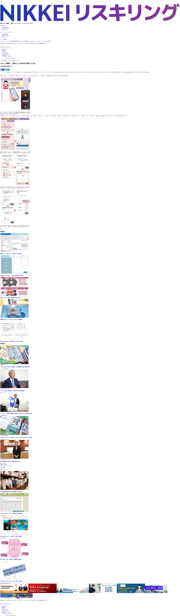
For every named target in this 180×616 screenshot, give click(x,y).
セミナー (3, 30)
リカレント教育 (30, 41)
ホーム (3, 59)
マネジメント (40, 41)
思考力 (25, 41)
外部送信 (3, 55)
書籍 (27, 41)
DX (1, 41)
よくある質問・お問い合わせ (7, 56)
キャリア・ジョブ (5, 29)
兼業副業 (15, 41)
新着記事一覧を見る (3, 464)
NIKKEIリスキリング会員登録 (37, 43)
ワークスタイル (44, 41)
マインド (3, 41)
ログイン (4, 25)
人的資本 (48, 41)
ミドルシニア (35, 41)
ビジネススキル (6, 68)
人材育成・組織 (5, 27)
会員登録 (1, 25)
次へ (2, 229)
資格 (12, 41)
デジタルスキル (21, 41)
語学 (18, 41)
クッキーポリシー (5, 610)
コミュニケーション (7, 41)
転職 (13, 41)
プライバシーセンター (6, 54)
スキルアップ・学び (5, 28)
